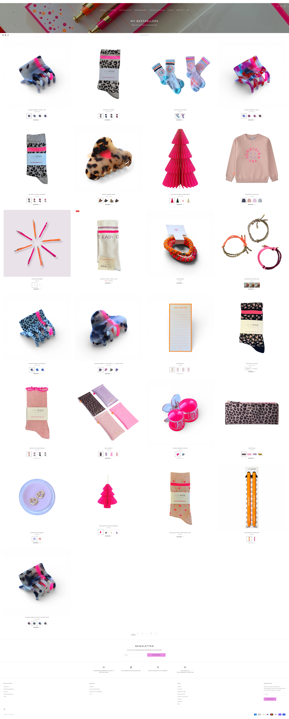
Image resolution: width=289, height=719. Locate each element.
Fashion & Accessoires (157, 10)
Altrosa (248, 368)
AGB (5, 696)
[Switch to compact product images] (8, 35)
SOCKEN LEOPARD (108, 109)
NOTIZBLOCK (180, 363)
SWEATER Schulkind (252, 194)
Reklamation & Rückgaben (96, 691)
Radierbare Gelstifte (252, 532)
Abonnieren (156, 655)
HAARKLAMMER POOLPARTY (37, 363)
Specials (103, 10)
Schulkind (112, 10)
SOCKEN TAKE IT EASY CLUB (108, 279)
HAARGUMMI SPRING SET (251, 279)
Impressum (6, 686)
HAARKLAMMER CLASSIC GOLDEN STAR (37, 617)
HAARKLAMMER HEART (109, 194)
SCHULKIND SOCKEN (180, 109)
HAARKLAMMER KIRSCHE (180, 448)
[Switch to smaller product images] (5, 35)
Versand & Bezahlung (95, 689)
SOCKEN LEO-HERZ (252, 363)
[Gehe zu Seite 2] (156, 633)
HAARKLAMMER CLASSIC (251, 109)
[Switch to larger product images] (3, 35)
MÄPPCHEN (251, 448)
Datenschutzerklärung (9, 689)
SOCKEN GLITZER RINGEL (37, 448)
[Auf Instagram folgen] (4, 709)
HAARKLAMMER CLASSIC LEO (37, 109)
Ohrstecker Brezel (37, 532)
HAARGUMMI (180, 279)
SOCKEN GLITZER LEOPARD (37, 194)
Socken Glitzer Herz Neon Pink (180, 532)
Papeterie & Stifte (125, 10)
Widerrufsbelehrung (8, 694)
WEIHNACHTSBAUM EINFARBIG (180, 194)
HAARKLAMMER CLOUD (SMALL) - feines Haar (108, 363)
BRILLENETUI (109, 448)
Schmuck (171, 10)
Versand (5, 691)
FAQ (91, 694)
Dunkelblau (255, 368)
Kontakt (91, 686)
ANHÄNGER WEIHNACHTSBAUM (108, 525)
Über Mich (180, 10)
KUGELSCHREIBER (37, 279)
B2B (187, 10)
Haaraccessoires (140, 10)
